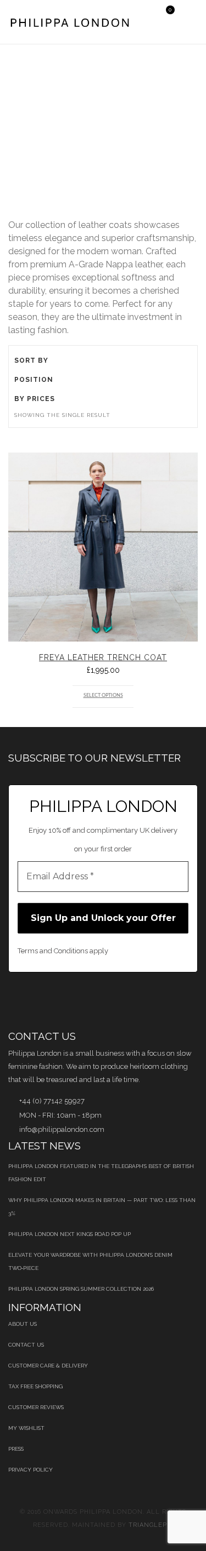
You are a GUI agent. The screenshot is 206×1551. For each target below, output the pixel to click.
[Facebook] (11, 1001)
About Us (22, 1324)
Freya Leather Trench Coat (103, 657)
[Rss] (151, 1001)
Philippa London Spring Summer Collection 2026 (81, 1289)
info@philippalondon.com (61, 1129)
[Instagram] (179, 1001)
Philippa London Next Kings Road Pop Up (69, 1234)
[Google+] (123, 1001)
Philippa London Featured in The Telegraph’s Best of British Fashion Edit (101, 1172)
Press (16, 1449)
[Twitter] (39, 1001)
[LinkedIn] (95, 1001)
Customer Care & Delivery (48, 1366)
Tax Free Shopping (35, 1386)
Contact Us (26, 1345)
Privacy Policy (30, 1470)
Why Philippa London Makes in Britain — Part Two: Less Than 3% (102, 1206)
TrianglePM (151, 1525)
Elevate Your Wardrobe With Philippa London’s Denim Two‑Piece (90, 1261)
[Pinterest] (67, 1001)
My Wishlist (26, 1428)
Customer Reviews (36, 1407)
